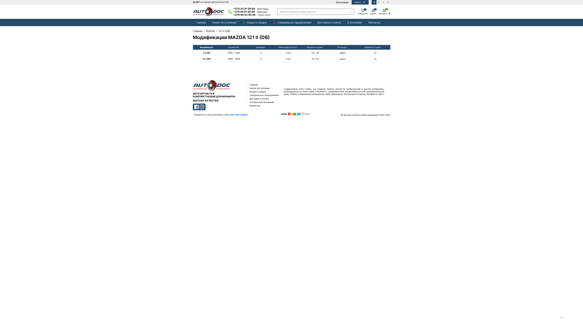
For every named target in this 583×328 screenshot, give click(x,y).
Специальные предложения (294, 22)
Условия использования (261, 102)
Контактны (254, 105)
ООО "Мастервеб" (239, 114)
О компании (354, 22)
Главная (201, 22)
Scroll (562, 317)
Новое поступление (224, 22)
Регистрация (342, 2)
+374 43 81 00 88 (251, 8)
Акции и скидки (257, 22)
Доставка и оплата (329, 22)
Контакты (374, 22)
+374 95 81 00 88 (250, 11)
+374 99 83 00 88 (251, 14)
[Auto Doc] (208, 11)
